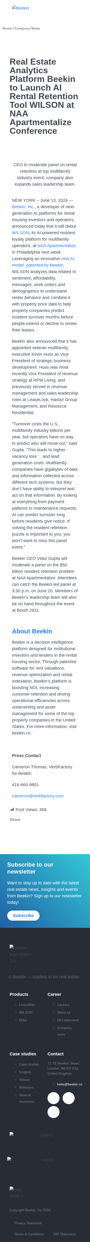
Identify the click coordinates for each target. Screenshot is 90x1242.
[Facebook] (54, 1112)
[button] (15, 831)
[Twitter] (69, 1098)
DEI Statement (65, 1234)
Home (7, 28)
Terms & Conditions (29, 1234)
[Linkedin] (54, 1098)
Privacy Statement (28, 1223)
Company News (27, 28)
